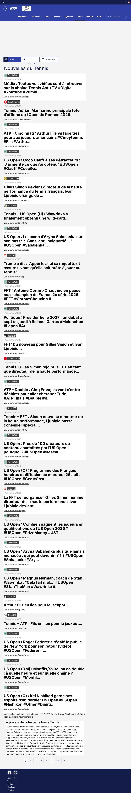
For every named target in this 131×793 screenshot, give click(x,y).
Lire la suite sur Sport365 (15, 223)
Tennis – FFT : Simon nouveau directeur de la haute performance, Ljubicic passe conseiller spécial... (43, 420)
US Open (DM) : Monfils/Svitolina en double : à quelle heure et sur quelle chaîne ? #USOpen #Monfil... (44, 673)
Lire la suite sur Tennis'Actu (16, 97)
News (11, 59)
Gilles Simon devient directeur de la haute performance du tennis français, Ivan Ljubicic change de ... (43, 191)
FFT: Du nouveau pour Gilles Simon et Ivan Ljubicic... (43, 346)
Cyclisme (69, 16)
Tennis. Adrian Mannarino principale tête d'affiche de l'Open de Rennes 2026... (42, 112)
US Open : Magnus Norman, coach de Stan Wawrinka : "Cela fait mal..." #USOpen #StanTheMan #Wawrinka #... (43, 582)
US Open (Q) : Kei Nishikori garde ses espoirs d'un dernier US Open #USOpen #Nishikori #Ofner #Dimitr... (40, 700)
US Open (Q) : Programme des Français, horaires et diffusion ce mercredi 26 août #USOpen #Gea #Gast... (42, 474)
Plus (99, 16)
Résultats (50, 59)
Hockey (89, 16)
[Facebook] (9, 772)
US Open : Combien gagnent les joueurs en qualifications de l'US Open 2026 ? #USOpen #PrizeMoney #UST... (44, 528)
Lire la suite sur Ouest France (17, 119)
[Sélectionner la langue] (127, 2)
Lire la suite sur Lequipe (14, 277)
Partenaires (12, 778)
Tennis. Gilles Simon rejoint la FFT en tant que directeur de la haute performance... (42, 369)
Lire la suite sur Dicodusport (17, 200)
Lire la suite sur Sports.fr (15, 353)
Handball (36, 16)
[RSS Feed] (4, 2)
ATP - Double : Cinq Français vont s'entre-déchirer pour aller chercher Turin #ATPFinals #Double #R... (43, 393)
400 (58, 760)
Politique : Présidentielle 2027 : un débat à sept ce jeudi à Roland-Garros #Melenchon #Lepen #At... (43, 321)
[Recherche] (108, 17)
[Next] (64, 760)
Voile (47, 16)
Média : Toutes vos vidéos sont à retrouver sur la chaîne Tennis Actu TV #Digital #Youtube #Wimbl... (43, 87)
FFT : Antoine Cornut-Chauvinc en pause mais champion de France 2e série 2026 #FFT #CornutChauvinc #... (42, 294)
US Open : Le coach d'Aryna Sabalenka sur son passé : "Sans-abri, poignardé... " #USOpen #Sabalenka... (43, 240)
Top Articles (31, 60)
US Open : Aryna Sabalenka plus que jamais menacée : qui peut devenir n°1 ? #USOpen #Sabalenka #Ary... (44, 555)
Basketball (23, 16)
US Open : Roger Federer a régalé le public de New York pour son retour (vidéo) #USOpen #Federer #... (43, 646)
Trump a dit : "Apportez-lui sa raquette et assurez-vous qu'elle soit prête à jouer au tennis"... (42, 267)
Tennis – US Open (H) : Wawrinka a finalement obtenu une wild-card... (36, 216)
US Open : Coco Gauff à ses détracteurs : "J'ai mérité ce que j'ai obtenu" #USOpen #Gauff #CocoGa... (42, 164)
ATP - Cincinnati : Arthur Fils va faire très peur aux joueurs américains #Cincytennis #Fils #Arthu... (43, 137)
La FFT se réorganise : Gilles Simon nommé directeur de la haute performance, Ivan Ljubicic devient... (43, 501)
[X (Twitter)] (15, 772)
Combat (56, 16)
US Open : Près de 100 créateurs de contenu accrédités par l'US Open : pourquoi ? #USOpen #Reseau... (37, 447)
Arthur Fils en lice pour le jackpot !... (37, 605)
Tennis (79, 16)
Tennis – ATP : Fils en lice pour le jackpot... (43, 623)
